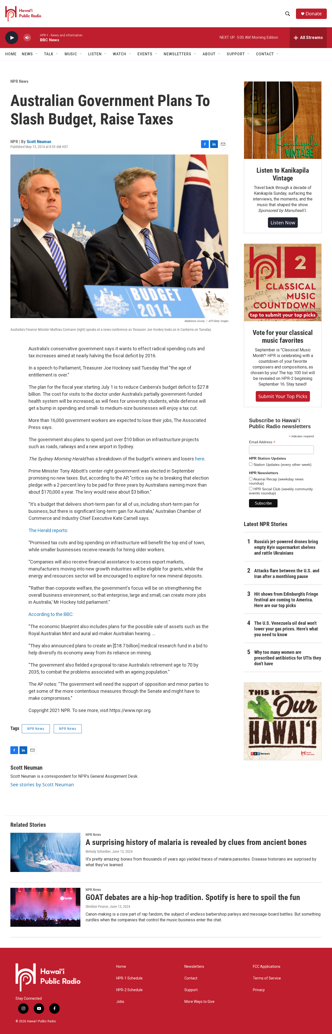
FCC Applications (266, 967)
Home (11, 54)
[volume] (27, 38)
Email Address (262, 442)
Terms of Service (267, 978)
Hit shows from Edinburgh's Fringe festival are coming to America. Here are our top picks (286, 599)
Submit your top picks (282, 396)
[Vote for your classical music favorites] (282, 282)
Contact (190, 978)
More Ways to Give (199, 1002)
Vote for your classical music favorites (283, 336)
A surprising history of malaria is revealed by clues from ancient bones (196, 842)
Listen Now (283, 222)
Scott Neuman (39, 141)
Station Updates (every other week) (282, 464)
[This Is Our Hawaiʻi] (282, 721)
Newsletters (194, 967)
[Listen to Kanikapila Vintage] (282, 120)
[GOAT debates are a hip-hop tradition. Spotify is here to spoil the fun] (45, 907)
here (199, 458)
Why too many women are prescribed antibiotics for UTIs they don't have (287, 657)
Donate (314, 13)
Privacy (259, 990)
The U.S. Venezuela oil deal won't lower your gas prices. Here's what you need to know (286, 628)
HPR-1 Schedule (129, 978)
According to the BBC (50, 614)
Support (191, 990)
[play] (12, 38)
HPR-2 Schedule (129, 990)
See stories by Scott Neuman (42, 784)
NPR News (19, 81)
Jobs (120, 1002)
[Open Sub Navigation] (37, 54)
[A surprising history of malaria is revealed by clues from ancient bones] (45, 852)
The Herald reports (48, 530)
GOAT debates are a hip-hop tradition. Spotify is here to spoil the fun (193, 897)
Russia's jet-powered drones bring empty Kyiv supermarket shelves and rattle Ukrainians (286, 547)
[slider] (35, 37)
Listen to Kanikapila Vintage (283, 174)
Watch (119, 54)
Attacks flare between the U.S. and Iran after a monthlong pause (286, 573)
